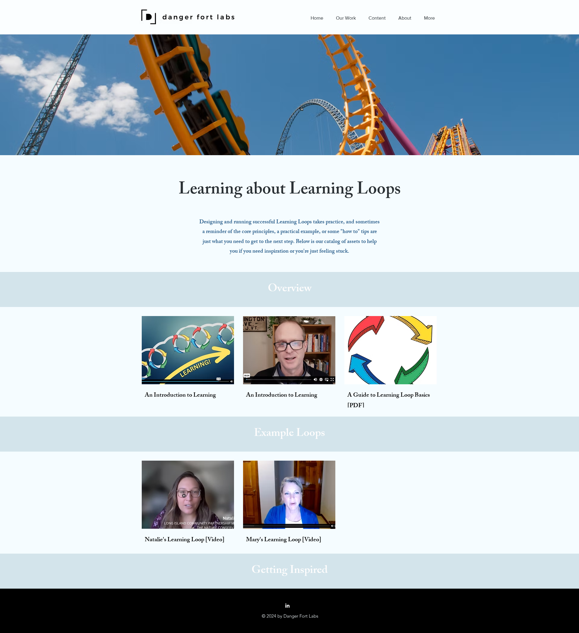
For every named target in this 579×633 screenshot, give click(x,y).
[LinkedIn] (287, 606)
